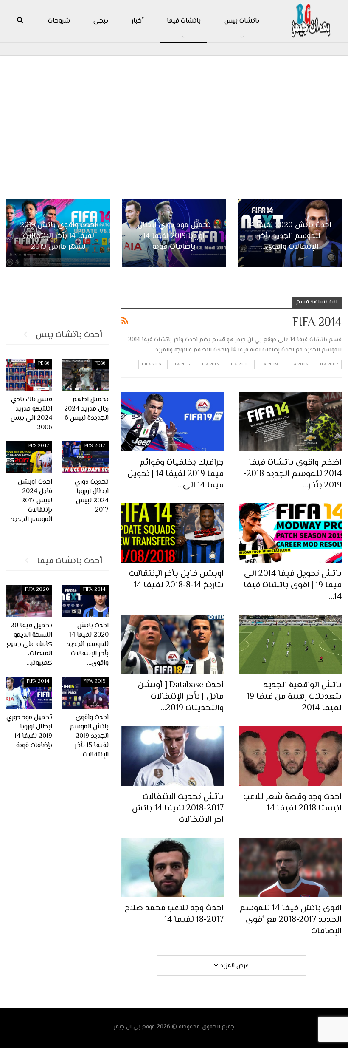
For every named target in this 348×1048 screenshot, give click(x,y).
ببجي (100, 21)
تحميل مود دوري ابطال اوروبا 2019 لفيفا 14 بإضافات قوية (174, 235)
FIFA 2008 (297, 364)
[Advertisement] (174, 123)
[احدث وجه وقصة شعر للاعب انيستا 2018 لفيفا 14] (290, 755)
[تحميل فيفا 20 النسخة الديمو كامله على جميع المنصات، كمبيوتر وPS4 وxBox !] (29, 601)
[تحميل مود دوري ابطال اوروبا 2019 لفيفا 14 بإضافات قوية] (29, 693)
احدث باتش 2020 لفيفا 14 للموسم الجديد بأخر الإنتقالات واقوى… (289, 235)
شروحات (59, 21)
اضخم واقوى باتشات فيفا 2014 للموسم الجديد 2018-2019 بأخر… (293, 474)
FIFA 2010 (238, 364)
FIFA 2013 (209, 364)
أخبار (137, 21)
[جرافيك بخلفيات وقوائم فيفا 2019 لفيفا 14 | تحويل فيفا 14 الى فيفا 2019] (172, 421)
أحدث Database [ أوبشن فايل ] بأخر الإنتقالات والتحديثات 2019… (181, 697)
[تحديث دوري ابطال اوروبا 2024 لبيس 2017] (85, 457)
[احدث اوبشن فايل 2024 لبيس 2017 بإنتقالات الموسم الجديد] (29, 457)
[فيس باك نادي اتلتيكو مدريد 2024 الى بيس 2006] (29, 375)
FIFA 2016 (151, 364)
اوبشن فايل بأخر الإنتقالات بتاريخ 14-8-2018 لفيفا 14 (176, 579)
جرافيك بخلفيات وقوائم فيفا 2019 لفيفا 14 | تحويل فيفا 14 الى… (175, 474)
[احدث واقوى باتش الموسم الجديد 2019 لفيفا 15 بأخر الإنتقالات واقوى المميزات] (85, 693)
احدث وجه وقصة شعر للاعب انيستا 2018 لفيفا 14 (292, 802)
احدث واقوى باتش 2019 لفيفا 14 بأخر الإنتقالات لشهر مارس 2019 (58, 235)
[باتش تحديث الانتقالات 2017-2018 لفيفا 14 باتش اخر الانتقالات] (172, 755)
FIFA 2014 (94, 590)
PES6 (100, 364)
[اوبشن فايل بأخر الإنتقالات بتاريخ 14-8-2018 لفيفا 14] (172, 533)
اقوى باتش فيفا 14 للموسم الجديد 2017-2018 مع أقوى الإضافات (290, 920)
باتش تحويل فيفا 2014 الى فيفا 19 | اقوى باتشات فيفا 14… (293, 585)
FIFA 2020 (37, 590)
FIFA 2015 (180, 364)
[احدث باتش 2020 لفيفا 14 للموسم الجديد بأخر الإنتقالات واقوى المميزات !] (85, 601)
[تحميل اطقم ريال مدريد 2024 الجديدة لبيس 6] (85, 375)
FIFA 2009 (268, 364)
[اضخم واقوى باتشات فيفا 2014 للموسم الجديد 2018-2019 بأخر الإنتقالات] (290, 421)
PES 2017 (95, 446)
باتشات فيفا (184, 21)
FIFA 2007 (327, 364)
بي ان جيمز (127, 1027)
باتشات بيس (241, 21)
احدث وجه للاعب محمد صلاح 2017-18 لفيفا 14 (174, 914)
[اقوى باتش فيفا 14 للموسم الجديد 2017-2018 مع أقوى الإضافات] (290, 867)
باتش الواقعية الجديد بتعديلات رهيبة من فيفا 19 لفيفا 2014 (294, 697)
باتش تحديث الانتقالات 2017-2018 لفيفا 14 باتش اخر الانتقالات (178, 808)
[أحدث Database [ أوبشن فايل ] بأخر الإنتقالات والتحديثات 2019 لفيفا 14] (172, 644)
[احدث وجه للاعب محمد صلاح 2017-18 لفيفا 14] (172, 867)
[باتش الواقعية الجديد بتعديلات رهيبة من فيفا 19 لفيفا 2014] (290, 644)
